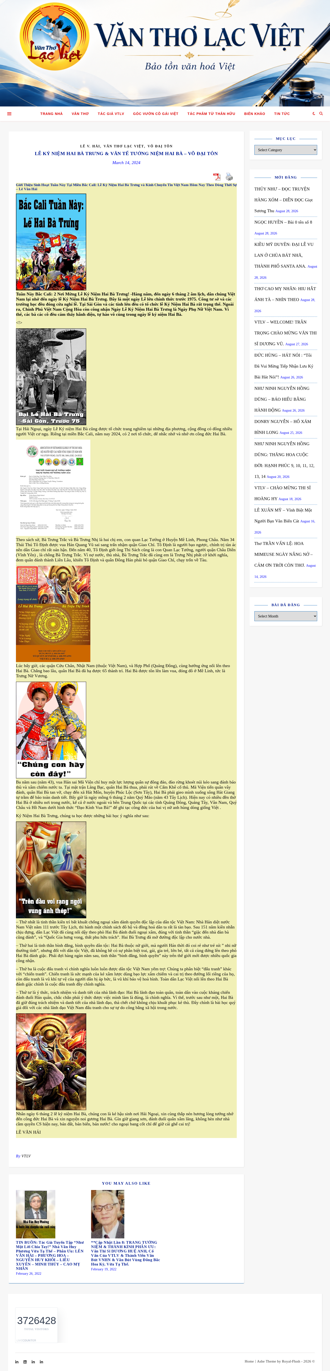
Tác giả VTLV (111, 114)
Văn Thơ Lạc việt (124, 146)
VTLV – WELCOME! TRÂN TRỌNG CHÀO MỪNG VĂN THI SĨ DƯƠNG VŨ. (285, 333)
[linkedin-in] (17, 1362)
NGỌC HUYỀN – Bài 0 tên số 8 (283, 222)
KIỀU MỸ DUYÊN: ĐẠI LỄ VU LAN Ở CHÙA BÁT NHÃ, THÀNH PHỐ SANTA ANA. (284, 255)
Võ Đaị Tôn (160, 146)
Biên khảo (254, 114)
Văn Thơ (80, 114)
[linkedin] (25, 1362)
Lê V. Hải (90, 146)
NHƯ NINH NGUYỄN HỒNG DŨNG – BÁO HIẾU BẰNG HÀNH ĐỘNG (281, 399)
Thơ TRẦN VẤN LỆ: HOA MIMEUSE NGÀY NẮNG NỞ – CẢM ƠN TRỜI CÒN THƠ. (283, 554)
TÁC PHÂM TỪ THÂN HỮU (211, 114)
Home (249, 1361)
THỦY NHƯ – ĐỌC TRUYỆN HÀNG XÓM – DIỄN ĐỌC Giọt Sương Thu (283, 200)
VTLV (26, 1156)
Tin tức (282, 114)
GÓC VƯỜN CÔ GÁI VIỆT (156, 114)
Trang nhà (51, 114)
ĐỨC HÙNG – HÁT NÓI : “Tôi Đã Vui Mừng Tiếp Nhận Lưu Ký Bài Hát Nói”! (283, 366)
